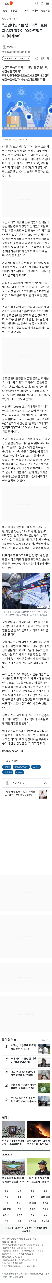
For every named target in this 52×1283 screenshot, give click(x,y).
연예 (4, 1117)
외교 (19, 1197)
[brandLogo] (7, 3)
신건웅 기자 (12, 46)
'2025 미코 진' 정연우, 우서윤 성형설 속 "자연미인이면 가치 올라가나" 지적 (23, 1075)
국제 (45, 1191)
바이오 (45, 1203)
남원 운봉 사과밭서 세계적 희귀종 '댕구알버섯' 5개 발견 (24, 1088)
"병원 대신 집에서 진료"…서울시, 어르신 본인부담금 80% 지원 (20, 793)
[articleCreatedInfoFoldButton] (32, 52)
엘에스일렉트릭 (21, 766)
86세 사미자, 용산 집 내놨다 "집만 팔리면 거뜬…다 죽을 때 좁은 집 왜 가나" (23, 1062)
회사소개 (9, 1228)
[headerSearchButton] (36, 3)
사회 (19, 1191)
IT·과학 (32, 1203)
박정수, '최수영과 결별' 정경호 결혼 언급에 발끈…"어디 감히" (23, 1049)
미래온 (7, 766)
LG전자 (36, 766)
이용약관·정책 (40, 1228)
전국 (6, 1197)
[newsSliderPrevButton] (40, 1039)
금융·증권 (45, 1197)
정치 (6, 1191)
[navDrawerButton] (47, 3)
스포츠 (6, 1155)
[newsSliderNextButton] (47, 1039)
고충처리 (26, 1231)
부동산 (19, 1203)
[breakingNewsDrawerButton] (41, 3)
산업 (4, 18)
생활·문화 (6, 1209)
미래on (19, 772)
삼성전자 (8, 772)
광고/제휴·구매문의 (23, 1228)
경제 (32, 1191)
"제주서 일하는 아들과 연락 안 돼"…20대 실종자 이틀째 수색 (24, 1101)
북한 (32, 1197)
